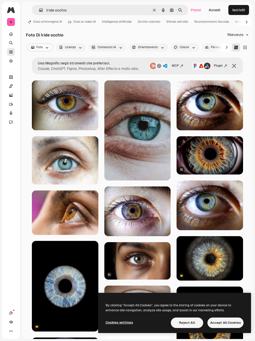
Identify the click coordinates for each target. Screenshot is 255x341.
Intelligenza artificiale (117, 22)
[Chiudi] (234, 66)
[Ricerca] (11, 43)
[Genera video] (11, 104)
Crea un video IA (84, 22)
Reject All (187, 323)
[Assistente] (11, 122)
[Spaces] (11, 86)
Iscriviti (238, 10)
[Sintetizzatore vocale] (11, 113)
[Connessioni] (11, 313)
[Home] (11, 34)
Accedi (214, 10)
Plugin (218, 66)
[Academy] (11, 322)
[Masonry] (236, 47)
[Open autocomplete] (39, 10)
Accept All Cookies (225, 323)
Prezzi (196, 10)
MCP (175, 66)
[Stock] (11, 52)
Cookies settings (119, 322)
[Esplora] (11, 61)
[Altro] (11, 331)
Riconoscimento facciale (211, 22)
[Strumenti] (11, 77)
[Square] (245, 47)
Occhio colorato (149, 22)
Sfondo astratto (177, 22)
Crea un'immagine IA (47, 22)
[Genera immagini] (11, 95)
